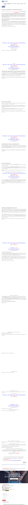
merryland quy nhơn (19, 468)
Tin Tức (24, 3)
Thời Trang (21, 3)
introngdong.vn (4, 491)
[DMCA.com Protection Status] (6, 490)
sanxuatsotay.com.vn (4, 492)
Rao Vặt (15, 3)
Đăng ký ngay (14, 478)
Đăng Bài (3, 6)
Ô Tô (12, 3)
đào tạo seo (13, 489)
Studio (18, 3)
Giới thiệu (5, 3)
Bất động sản (9, 3)
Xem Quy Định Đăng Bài (23, 11)
